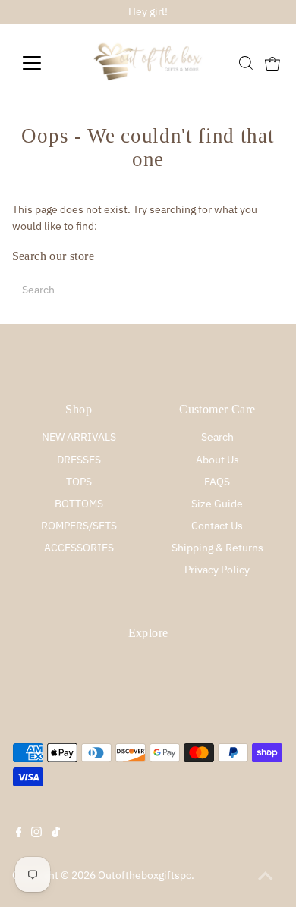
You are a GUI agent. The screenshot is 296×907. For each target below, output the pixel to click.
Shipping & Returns (217, 547)
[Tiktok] (56, 833)
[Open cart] (272, 63)
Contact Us (217, 525)
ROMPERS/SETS (79, 525)
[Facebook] (19, 833)
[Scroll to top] (265, 876)
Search (217, 437)
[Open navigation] (44, 63)
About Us (217, 459)
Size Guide (217, 503)
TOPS (79, 481)
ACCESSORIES (79, 547)
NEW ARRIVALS (79, 437)
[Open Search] (246, 63)
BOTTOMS (79, 503)
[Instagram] (36, 833)
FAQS (217, 481)
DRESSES (79, 459)
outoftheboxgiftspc (144, 875)
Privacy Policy (217, 569)
